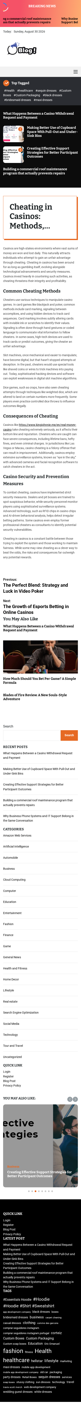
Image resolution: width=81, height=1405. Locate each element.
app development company (17, 1312)
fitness (29, 1352)
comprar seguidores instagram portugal (26, 1333)
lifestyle (51, 1360)
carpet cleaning (53, 1317)
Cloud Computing (14, 879)
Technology (10, 1034)
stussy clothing (25, 1382)
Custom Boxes (13, 1338)
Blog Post (9, 1081)
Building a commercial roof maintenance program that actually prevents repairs (35, 171)
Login (6, 1071)
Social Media (11, 1023)
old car (44, 1372)
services (67, 1377)
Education (9, 901)
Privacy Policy (12, 1085)
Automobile (10, 857)
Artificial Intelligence (16, 846)
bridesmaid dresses (15, 1317)
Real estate (10, 1001)
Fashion (8, 924)
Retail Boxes (29, 1377)
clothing (29, 1323)
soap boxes (9, 1382)
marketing (66, 1361)
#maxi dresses (43, 100)
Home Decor (11, 979)
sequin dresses (49, 1377)
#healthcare (25, 90)
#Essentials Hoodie (17, 1300)
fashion (13, 1350)
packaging (56, 1372)
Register (8, 1076)
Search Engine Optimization (21, 1012)
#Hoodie (41, 1299)
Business (9, 868)
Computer (9, 891)
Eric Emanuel (52, 1343)
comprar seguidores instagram (21, 1328)
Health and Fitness (15, 968)
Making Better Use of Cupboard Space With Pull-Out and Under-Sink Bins (52, 131)
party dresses (12, 1377)
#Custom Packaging (27, 95)
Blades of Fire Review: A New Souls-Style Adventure (35, 697)
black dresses (41, 1312)
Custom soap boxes (14, 1343)
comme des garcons (47, 1323)
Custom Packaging (40, 1338)
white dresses (43, 1392)
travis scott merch (12, 1387)
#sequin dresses (46, 90)
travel (70, 1382)
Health (43, 1351)
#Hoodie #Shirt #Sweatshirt (28, 1306)
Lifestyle (8, 990)
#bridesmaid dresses (18, 100)
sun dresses (43, 1382)
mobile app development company (20, 1372)
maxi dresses (11, 1367)
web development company (40, 1387)
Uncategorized (12, 1057)
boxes (55, 1311)
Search (8, 726)
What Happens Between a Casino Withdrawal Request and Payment (38, 628)
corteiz (56, 1333)
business (37, 1317)
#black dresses (52, 95)
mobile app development (36, 1367)
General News (12, 957)
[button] (69, 1099)
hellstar (37, 1361)
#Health (9, 90)
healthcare (16, 1360)
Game (7, 946)
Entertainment (12, 913)
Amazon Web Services (17, 835)
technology (58, 1382)
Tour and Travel (13, 1045)
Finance (8, 935)
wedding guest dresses (18, 1392)
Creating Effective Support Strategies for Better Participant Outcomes (52, 152)
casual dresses (12, 1323)
